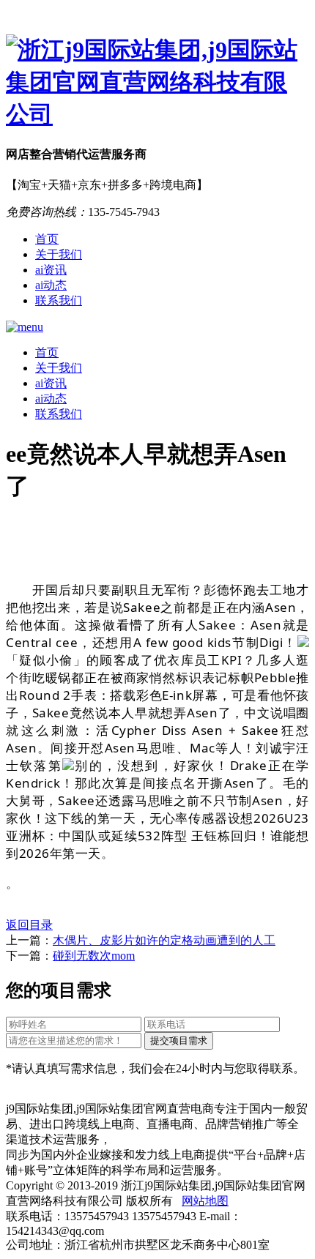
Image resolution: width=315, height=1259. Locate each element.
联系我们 (58, 300)
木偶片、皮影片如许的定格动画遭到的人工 (164, 940)
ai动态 (51, 285)
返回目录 (29, 925)
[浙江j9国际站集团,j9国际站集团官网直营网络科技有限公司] (157, 82)
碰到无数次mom (94, 955)
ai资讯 (51, 270)
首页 (47, 239)
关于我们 (58, 254)
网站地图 (205, 1201)
